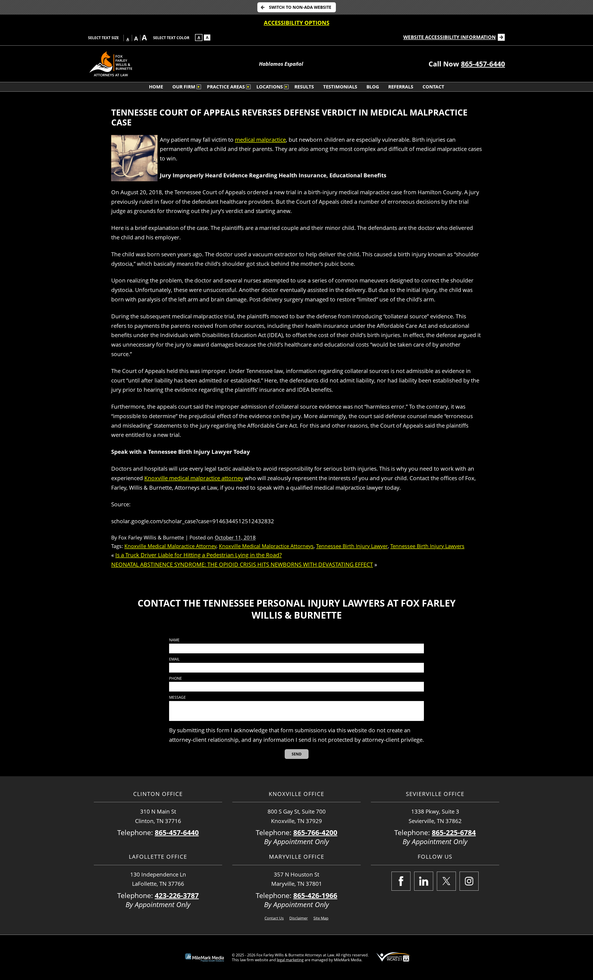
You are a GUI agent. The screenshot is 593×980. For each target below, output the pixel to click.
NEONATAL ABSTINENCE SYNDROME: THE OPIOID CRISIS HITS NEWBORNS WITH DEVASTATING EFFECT (242, 564)
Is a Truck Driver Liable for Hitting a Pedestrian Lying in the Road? (198, 555)
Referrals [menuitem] (400, 87)
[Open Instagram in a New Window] (469, 881)
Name (174, 640)
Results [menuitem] (304, 87)
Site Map (320, 918)
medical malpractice (260, 139)
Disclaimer (298, 918)
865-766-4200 (315, 832)
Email (174, 659)
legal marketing (290, 959)
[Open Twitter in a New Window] (446, 881)
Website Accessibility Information (449, 37)
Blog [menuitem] (372, 87)
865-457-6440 (483, 64)
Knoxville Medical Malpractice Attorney (170, 546)
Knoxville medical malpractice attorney (193, 478)
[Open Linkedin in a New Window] (423, 881)
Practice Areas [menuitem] (226, 87)
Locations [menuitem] (269, 87)
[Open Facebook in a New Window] (400, 881)
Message (177, 697)
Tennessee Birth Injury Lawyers (427, 546)
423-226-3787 (177, 895)
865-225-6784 (454, 832)
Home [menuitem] (156, 87)
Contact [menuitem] (433, 87)
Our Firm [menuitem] (183, 87)
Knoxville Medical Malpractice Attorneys (266, 546)
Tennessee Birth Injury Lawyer (352, 546)
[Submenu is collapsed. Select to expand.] (198, 87)
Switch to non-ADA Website (300, 7)
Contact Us (274, 918)
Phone (175, 678)
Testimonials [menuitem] (340, 87)
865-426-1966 (315, 895)
